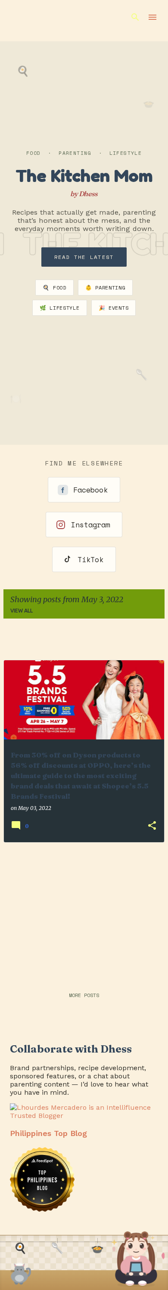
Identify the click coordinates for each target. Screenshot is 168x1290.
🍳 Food (54, 287)
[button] (152, 826)
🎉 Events (114, 307)
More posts (84, 995)
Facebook (90, 489)
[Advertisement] (84, 910)
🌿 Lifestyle (60, 307)
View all (21, 610)
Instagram (90, 524)
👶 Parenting (105, 287)
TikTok (90, 559)
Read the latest (84, 257)
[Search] (135, 17)
